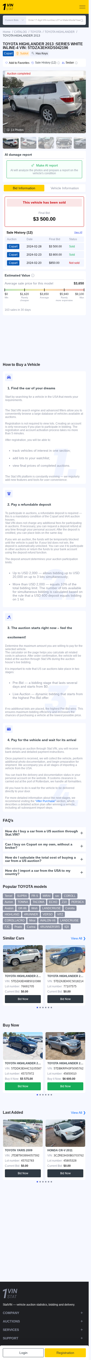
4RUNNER (31, 914)
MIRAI (46, 896)
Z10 (64, 902)
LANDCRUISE (69, 920)
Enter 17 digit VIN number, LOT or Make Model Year (54, 20)
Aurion (9, 902)
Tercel (8, 896)
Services (11, 1330)
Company (11, 1313)
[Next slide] (79, 99)
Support (10, 1338)
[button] (14, 20)
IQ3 (66, 926)
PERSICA (77, 902)
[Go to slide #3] (46, 143)
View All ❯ (78, 938)
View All (78, 232)
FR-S (35, 896)
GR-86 (22, 908)
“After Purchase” (45, 801)
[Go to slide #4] (64, 143)
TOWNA (23, 902)
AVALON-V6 (48, 920)
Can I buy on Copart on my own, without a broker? (38, 845)
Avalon (9, 908)
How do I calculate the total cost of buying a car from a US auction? (40, 859)
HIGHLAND (12, 914)
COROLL (70, 896)
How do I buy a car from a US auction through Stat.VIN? (41, 832)
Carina (31, 926)
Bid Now (23, 999)
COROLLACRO (14, 920)
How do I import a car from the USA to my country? (37, 872)
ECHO (53, 902)
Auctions (11, 1321)
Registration (65, 1353)
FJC (7, 926)
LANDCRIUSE (51, 908)
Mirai (32, 920)
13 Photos (17, 130)
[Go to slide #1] (11, 143)
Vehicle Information (65, 188)
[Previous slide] (9, 99)
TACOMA (38, 902)
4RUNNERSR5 (50, 926)
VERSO (47, 914)
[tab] (37, 1007)
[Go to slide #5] (82, 143)
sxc (57, 896)
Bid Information (24, 188)
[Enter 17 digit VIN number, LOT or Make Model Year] (82, 20)
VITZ (60, 914)
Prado (18, 926)
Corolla (70, 908)
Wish (34, 908)
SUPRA (22, 896)
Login (23, 1353)
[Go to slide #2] (28, 143)
